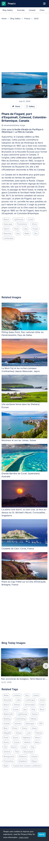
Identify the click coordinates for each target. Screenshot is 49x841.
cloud (16, 229)
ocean (35, 229)
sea (18, 233)
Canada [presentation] (32, 10)
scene (16, 742)
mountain (7, 233)
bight (6, 766)
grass (24, 728)
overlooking (20, 719)
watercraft (8, 714)
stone (15, 737)
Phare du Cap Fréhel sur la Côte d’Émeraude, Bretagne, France (24, 583)
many (37, 742)
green (34, 728)
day (32, 747)
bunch (14, 747)
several (7, 752)
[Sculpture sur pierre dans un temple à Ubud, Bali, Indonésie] (4, 85)
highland (26, 737)
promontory (22, 224)
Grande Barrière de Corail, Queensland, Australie (21, 475)
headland (22, 761)
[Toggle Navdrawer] (44, 4)
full (5, 747)
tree (17, 752)
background (9, 756)
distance (22, 756)
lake (25, 229)
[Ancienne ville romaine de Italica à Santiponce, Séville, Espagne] (45, 85)
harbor (35, 714)
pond (6, 737)
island (6, 229)
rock (6, 709)
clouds (34, 756)
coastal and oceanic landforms (27, 766)
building (7, 719)
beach (6, 219)
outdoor (17, 695)
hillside (33, 719)
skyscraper (28, 752)
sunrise (17, 723)
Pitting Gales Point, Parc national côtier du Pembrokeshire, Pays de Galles (23, 333)
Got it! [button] (41, 835)
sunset (7, 723)
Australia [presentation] (21, 10)
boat (42, 709)
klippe (34, 761)
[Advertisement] (24, 46)
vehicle (27, 742)
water (26, 233)
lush (29, 733)
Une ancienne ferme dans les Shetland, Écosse (21, 406)
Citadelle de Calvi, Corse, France (18, 548)
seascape (8, 224)
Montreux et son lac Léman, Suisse (19, 440)
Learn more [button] (23, 837)
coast (30, 219)
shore (34, 224)
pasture (38, 733)
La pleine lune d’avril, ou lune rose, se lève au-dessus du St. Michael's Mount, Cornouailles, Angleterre (24, 512)
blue (5, 728)
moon (37, 737)
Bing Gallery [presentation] (8, 10)
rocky (6, 742)
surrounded (30, 705)
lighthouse (18, 219)
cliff (40, 723)
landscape (8, 238)
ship (33, 709)
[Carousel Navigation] (24, 667)
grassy (19, 733)
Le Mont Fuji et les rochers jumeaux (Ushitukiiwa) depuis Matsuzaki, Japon (21, 370)
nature (17, 705)
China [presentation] (42, 10)
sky (36, 233)
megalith (7, 733)
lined (24, 747)
